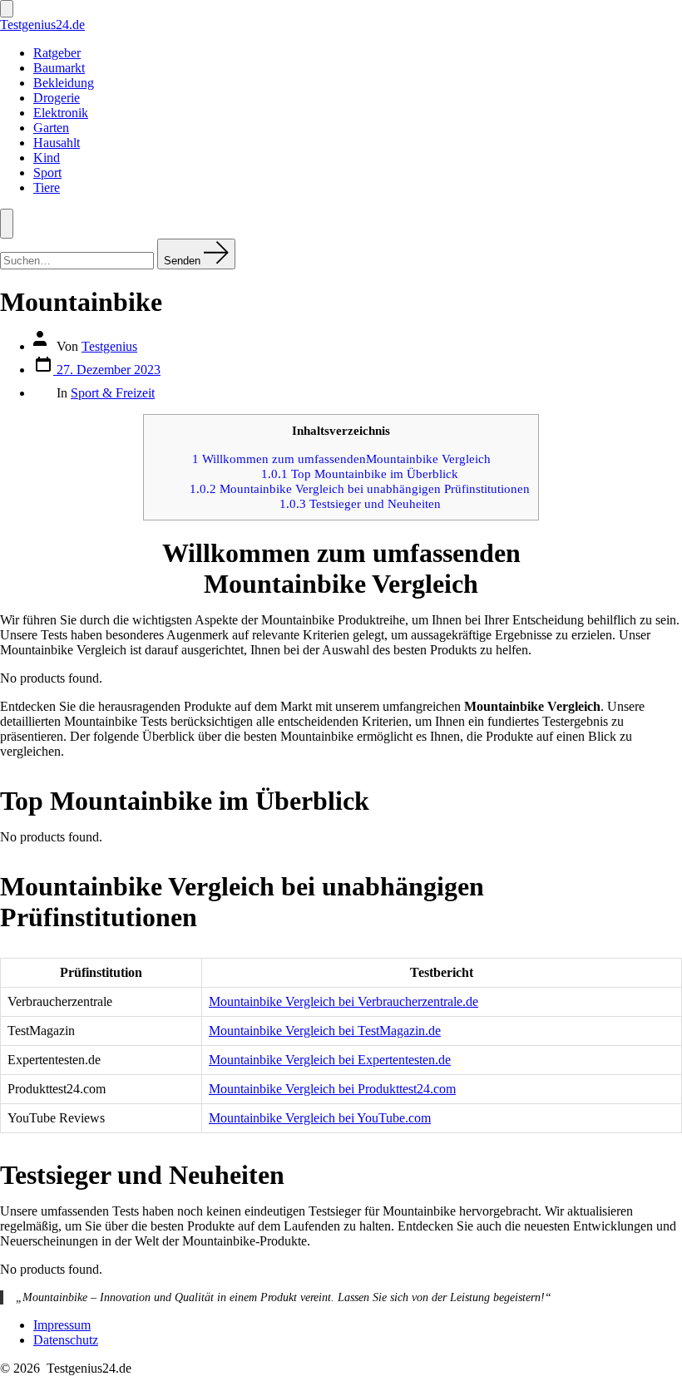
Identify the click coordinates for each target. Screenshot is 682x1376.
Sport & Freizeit (113, 393)
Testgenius (109, 346)
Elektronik (60, 113)
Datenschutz (65, 1340)
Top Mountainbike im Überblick (359, 473)
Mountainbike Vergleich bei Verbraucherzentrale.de (343, 1001)
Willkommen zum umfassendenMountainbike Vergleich (341, 458)
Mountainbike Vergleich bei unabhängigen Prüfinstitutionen (360, 488)
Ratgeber (57, 53)
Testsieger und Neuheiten (360, 503)
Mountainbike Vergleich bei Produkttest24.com (332, 1089)
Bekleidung (63, 83)
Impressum (62, 1325)
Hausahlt (56, 143)
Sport (47, 172)
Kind (46, 157)
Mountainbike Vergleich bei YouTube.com (320, 1118)
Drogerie (56, 98)
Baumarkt (59, 68)
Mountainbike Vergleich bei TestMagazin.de (325, 1030)
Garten (51, 128)
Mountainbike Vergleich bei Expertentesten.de (330, 1060)
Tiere (46, 187)
